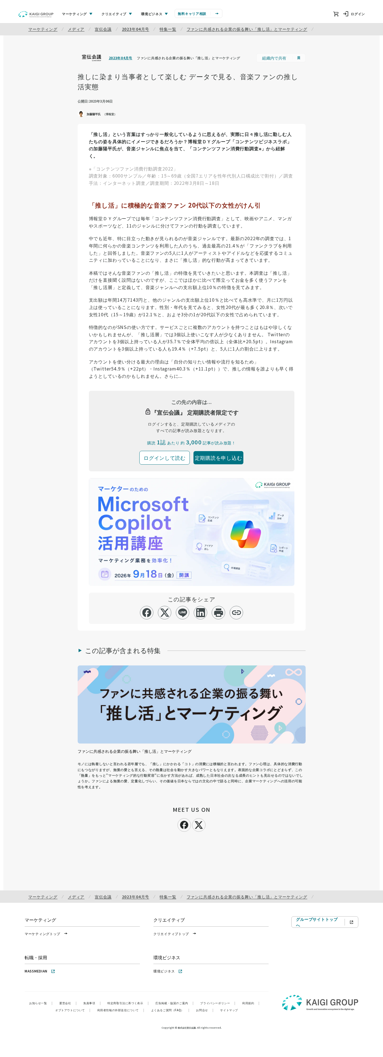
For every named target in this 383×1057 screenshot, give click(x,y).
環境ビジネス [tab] (151, 13)
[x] (164, 612)
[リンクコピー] (236, 612)
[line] (182, 612)
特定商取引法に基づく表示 (128, 1003)
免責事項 (92, 1003)
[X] (199, 824)
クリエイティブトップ (171, 933)
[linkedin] (200, 612)
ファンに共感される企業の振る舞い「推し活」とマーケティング (247, 29)
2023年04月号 (135, 29)
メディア (76, 29)
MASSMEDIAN (36, 971)
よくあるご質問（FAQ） (170, 1010)
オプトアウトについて (73, 1010)
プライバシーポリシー (218, 1003)
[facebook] (146, 612)
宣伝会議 (103, 29)
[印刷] (218, 612)
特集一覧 (168, 29)
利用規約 (251, 1003)
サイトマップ (229, 1010)
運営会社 (68, 1003)
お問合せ (204, 1010)
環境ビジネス (164, 971)
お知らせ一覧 (40, 1003)
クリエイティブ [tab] (113, 13)
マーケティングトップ (42, 933)
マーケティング (42, 29)
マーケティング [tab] (74, 13)
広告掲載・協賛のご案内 (174, 1003)
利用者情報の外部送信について (120, 1010)
